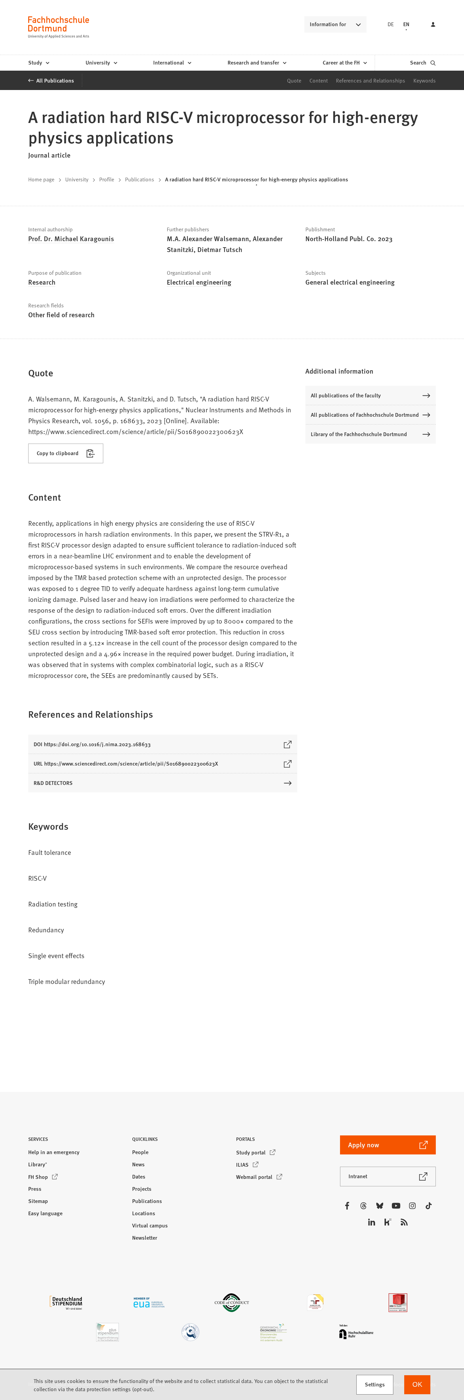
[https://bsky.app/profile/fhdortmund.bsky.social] (380, 1206)
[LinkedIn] (371, 1222)
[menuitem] (38, 63)
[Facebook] (347, 1206)
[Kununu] (388, 1222)
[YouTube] (396, 1206)
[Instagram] (412, 1206)
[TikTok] (429, 1206)
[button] (370, 371)
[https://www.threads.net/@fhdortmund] (363, 1206)
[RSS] (404, 1222)
